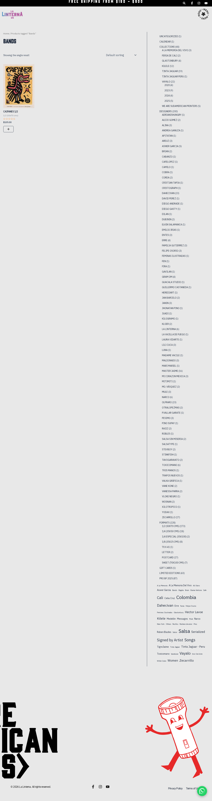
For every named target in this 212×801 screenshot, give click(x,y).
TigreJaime (163, 646)
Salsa (184, 631)
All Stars (196, 585)
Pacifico (175, 624)
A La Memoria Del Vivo (180, 585)
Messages (182, 618)
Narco (197, 618)
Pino (195, 624)
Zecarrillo (186, 660)
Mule (191, 619)
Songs (189, 639)
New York (160, 624)
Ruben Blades (164, 632)
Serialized (198, 632)
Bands (174, 590)
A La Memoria (162, 585)
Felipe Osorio (191, 606)
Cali (160, 597)
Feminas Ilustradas (164, 612)
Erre (177, 605)
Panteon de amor (186, 624)
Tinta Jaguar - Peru (193, 646)
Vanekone (174, 654)
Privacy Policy (175, 788)
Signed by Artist (170, 640)
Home (6, 33)
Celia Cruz (169, 598)
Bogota (181, 590)
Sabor (175, 632)
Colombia (186, 597)
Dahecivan (165, 605)
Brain (187, 590)
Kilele (161, 618)
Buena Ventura (196, 590)
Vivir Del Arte (197, 654)
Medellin (171, 618)
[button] (184, 3)
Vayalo (185, 653)
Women (173, 660)
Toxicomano (163, 653)
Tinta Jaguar (175, 647)
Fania (182, 606)
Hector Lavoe (194, 612)
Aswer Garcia (164, 590)
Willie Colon (161, 661)
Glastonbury (179, 612)
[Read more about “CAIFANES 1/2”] (8, 129)
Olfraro (168, 624)
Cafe (204, 590)
